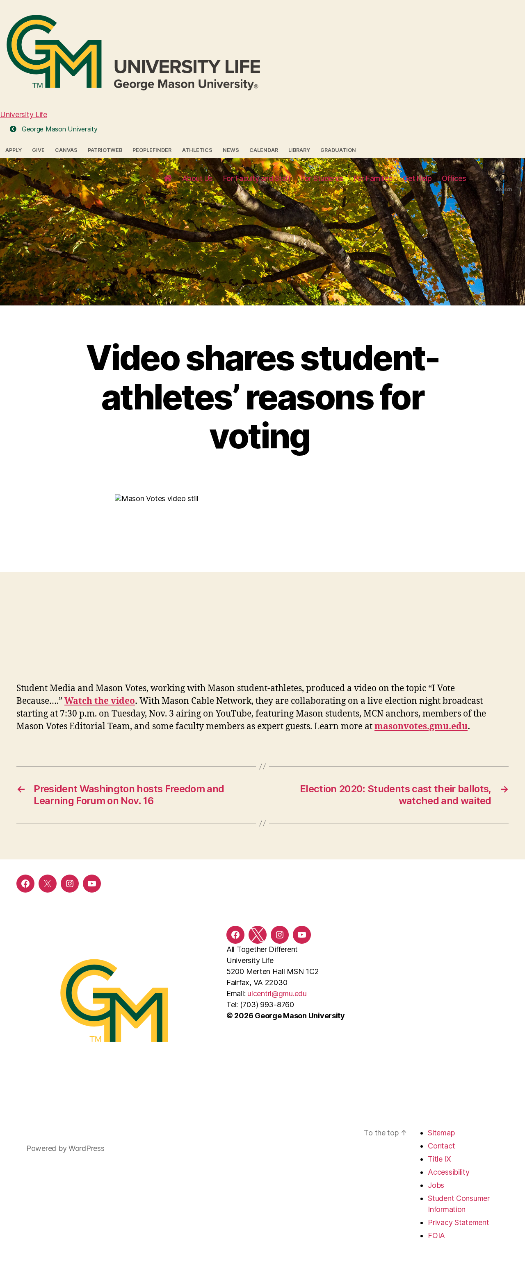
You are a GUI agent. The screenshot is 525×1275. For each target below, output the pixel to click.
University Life (23, 114)
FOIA (436, 1235)
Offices (454, 178)
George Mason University (58, 129)
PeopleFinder (151, 150)
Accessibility (449, 1172)
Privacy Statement (458, 1222)
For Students (322, 178)
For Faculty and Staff (257, 178)
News (231, 150)
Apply (13, 150)
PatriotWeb (105, 150)
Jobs (436, 1185)
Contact (441, 1146)
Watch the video (99, 701)
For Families (373, 178)
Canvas (66, 150)
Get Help (417, 178)
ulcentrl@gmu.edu (277, 993)
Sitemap (441, 1132)
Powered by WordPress (65, 1148)
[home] (168, 178)
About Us (197, 178)
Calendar (263, 150)
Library (299, 150)
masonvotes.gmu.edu (421, 726)
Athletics (197, 150)
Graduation (338, 150)
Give (38, 150)
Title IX (439, 1159)
